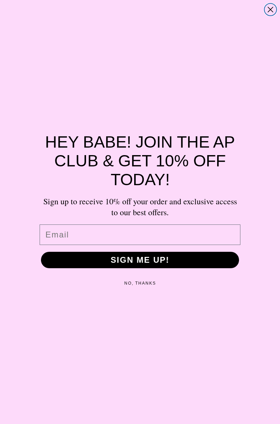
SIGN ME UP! (140, 259)
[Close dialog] (270, 9)
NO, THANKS (140, 283)
